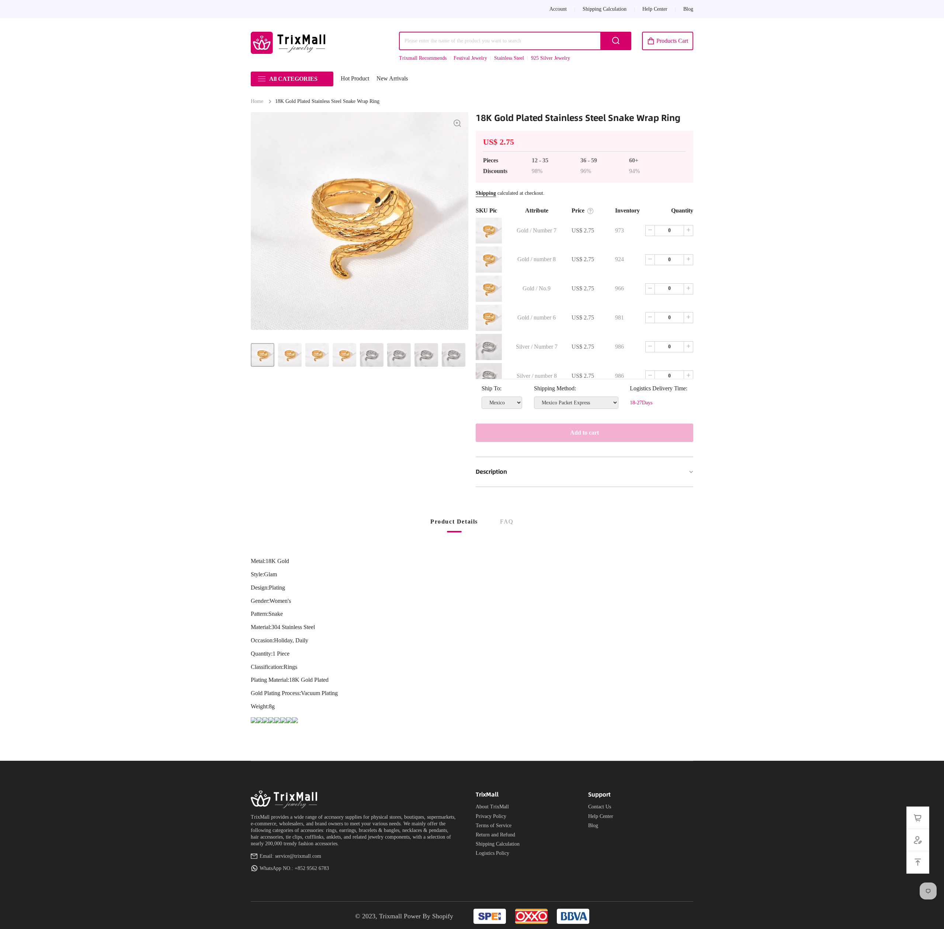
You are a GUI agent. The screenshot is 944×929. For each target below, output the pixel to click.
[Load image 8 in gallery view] (453, 355)
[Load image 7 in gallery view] (426, 355)
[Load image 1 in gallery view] (262, 355)
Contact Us (599, 806)
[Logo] (289, 43)
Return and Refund (495, 835)
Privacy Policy (491, 816)
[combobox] (515, 41)
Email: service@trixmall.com (290, 856)
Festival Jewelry (470, 58)
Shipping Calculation (498, 844)
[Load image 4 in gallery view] (344, 355)
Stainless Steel (509, 58)
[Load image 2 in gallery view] (290, 355)
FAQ (507, 521)
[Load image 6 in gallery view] (399, 355)
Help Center (600, 816)
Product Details (454, 521)
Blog (593, 825)
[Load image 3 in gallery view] (317, 355)
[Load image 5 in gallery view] (372, 355)
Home (257, 101)
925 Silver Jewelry (550, 58)
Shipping (486, 193)
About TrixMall (492, 806)
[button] (667, 41)
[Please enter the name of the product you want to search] (615, 41)
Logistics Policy (492, 853)
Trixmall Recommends (423, 58)
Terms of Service (493, 825)
